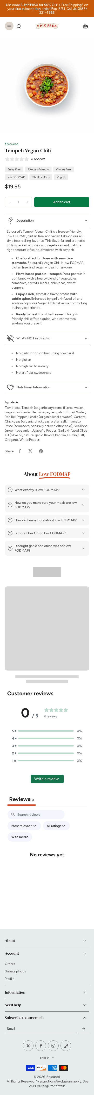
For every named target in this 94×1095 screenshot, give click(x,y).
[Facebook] (40, 1045)
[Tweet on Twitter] (30, 451)
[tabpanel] (47, 859)
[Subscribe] (83, 1028)
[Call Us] (65, 1045)
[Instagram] (53, 1045)
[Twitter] (28, 1045)
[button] (61, 202)
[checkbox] (19, 837)
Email (11, 1028)
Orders (10, 964)
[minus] (10, 202)
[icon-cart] (84, 26)
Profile (9, 979)
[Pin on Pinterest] (41, 451)
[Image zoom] (47, 85)
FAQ (38, 1086)
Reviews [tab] (21, 799)
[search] (18, 26)
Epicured (11, 144)
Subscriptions (15, 971)
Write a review (46, 779)
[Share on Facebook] (19, 451)
